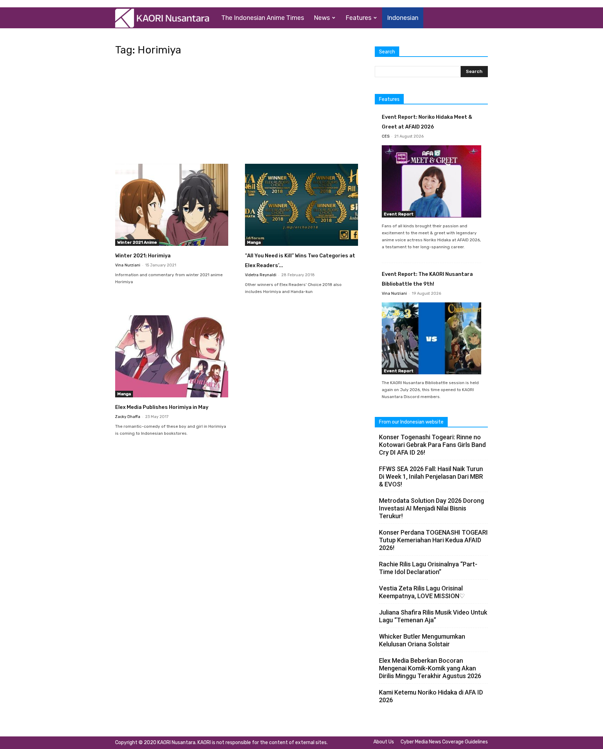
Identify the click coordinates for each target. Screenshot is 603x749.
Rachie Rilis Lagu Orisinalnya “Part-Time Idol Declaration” (428, 567)
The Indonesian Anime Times (262, 18)
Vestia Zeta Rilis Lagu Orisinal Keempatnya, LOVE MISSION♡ (422, 592)
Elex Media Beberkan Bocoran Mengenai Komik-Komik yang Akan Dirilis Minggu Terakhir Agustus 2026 (430, 668)
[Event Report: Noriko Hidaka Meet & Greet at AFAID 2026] (431, 181)
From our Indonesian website (411, 422)
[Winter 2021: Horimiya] (171, 205)
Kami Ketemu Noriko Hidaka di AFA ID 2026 (431, 696)
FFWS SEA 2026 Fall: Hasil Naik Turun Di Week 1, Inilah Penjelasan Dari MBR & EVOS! (431, 476)
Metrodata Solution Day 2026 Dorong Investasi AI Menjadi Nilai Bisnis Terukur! (431, 508)
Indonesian (402, 18)
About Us (383, 742)
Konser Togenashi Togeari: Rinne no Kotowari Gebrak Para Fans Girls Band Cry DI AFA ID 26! (432, 444)
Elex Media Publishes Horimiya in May (161, 407)
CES (385, 136)
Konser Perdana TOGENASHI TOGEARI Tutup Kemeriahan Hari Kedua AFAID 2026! (433, 540)
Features (358, 18)
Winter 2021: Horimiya (143, 255)
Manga (254, 242)
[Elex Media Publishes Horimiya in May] (171, 356)
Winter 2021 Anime (137, 242)
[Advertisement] (236, 112)
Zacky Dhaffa (127, 416)
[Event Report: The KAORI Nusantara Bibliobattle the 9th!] (431, 338)
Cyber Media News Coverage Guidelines (444, 742)
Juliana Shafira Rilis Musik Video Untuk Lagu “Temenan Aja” (433, 616)
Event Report (399, 214)
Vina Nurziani (127, 265)
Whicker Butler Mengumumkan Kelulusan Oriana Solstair (422, 640)
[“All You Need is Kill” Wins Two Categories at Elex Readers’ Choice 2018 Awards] (301, 205)
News (322, 18)
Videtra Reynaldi (260, 275)
